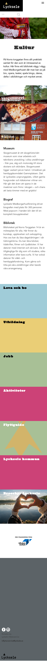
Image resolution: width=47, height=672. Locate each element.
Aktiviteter (14, 390)
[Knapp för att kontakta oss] (46, 29)
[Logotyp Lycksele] (11, 10)
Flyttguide (13, 425)
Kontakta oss (6, 634)
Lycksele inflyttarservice (10, 637)
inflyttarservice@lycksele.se (12, 641)
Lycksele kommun (21, 459)
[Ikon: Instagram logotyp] (8, 630)
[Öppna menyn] (42, 3)
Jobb (8, 356)
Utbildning (14, 322)
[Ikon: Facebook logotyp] (4, 630)
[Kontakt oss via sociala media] (23, 630)
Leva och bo (15, 288)
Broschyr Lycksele (21, 493)
